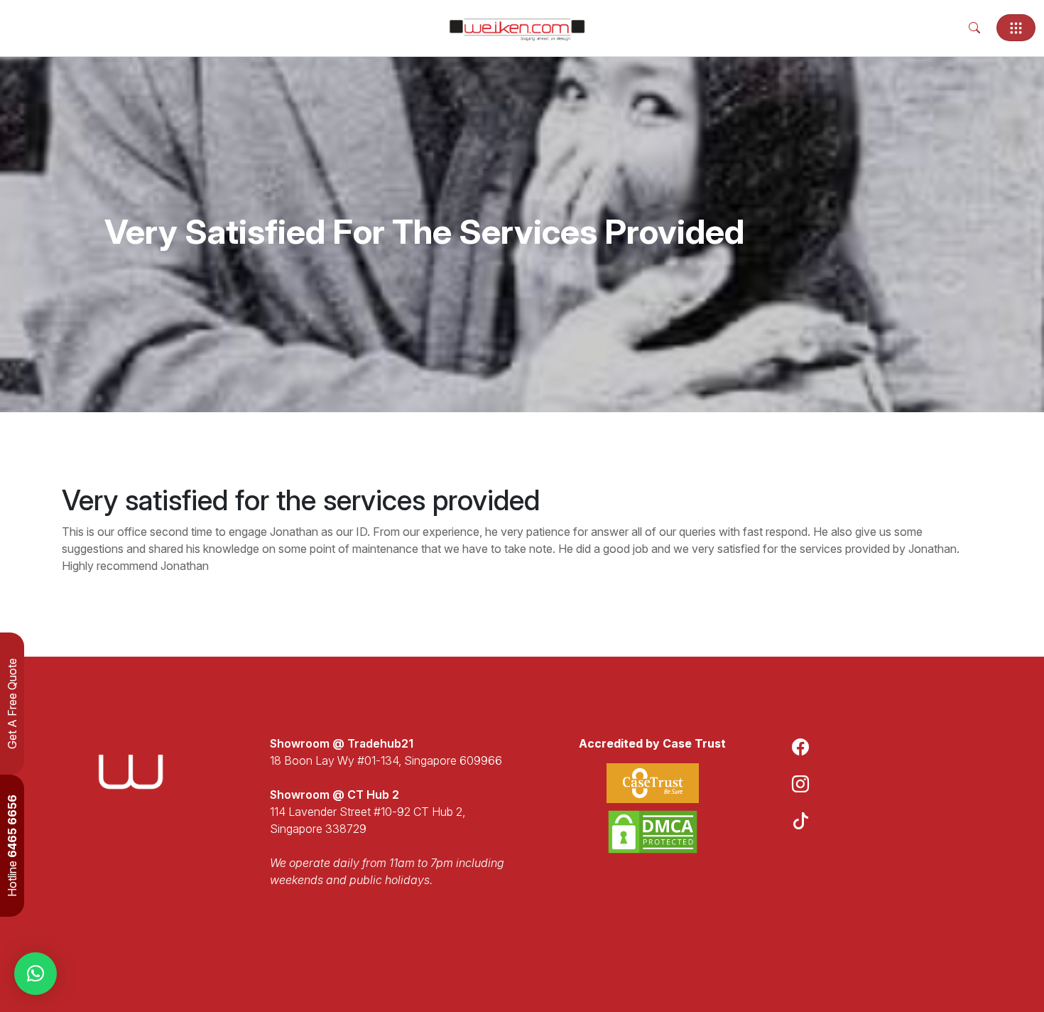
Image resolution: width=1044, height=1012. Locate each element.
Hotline (12, 846)
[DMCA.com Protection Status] (653, 832)
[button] (35, 973)
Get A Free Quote (12, 703)
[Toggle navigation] (1015, 27)
